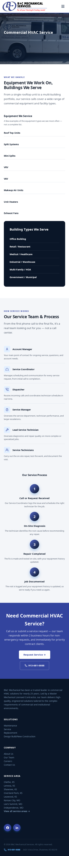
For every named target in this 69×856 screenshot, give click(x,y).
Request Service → (34, 654)
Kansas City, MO (12, 800)
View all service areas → (17, 811)
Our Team (9, 757)
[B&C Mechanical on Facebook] (7, 827)
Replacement (10, 732)
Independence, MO (13, 807)
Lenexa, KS (9, 785)
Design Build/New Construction (19, 736)
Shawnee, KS (10, 789)
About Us (8, 753)
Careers (8, 761)
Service (7, 729)
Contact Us (9, 764)
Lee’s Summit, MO (13, 804)
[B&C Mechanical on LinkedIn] (17, 827)
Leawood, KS (10, 796)
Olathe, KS (9, 782)
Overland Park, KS (13, 793)
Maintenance (10, 725)
